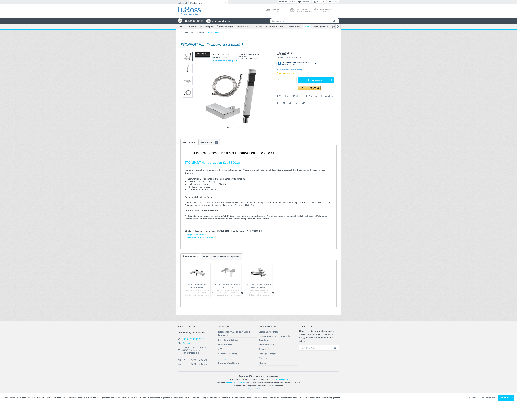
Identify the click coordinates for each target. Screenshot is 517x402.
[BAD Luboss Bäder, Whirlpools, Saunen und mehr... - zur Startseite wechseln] (189, 10)
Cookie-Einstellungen (268, 331)
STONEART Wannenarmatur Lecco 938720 (227, 286)
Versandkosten (225, 344)
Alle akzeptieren (487, 397)
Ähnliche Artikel (190, 256)
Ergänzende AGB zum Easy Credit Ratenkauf (234, 333)
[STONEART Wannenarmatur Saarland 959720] (258, 272)
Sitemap (262, 363)
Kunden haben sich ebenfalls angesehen (221, 256)
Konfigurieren (506, 397)
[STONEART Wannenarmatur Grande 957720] (197, 272)
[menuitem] (304, 20)
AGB (220, 349)
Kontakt (186, 343)
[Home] (181, 26)
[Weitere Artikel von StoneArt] (202, 54)
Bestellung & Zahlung (228, 339)
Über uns (262, 358)
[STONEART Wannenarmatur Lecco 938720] (228, 272)
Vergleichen (284, 96)
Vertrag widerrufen (227, 359)
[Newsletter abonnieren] (335, 348)
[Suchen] (334, 20)
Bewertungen (209, 142)
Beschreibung (189, 142)
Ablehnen (471, 397)
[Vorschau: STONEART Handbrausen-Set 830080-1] (188, 56)
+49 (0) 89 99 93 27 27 (193, 339)
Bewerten (313, 96)
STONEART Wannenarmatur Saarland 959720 (258, 286)
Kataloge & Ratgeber (268, 353)
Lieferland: (182, 3)
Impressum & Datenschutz (258, 389)
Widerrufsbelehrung (227, 353)
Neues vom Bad (266, 344)
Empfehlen (328, 96)
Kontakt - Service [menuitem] (287, 2)
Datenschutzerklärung (228, 362)
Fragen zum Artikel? (196, 234)
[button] (309, 89)
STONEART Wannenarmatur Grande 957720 (197, 286)
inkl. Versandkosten (293, 57)
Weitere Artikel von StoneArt (200, 237)
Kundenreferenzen (267, 349)
